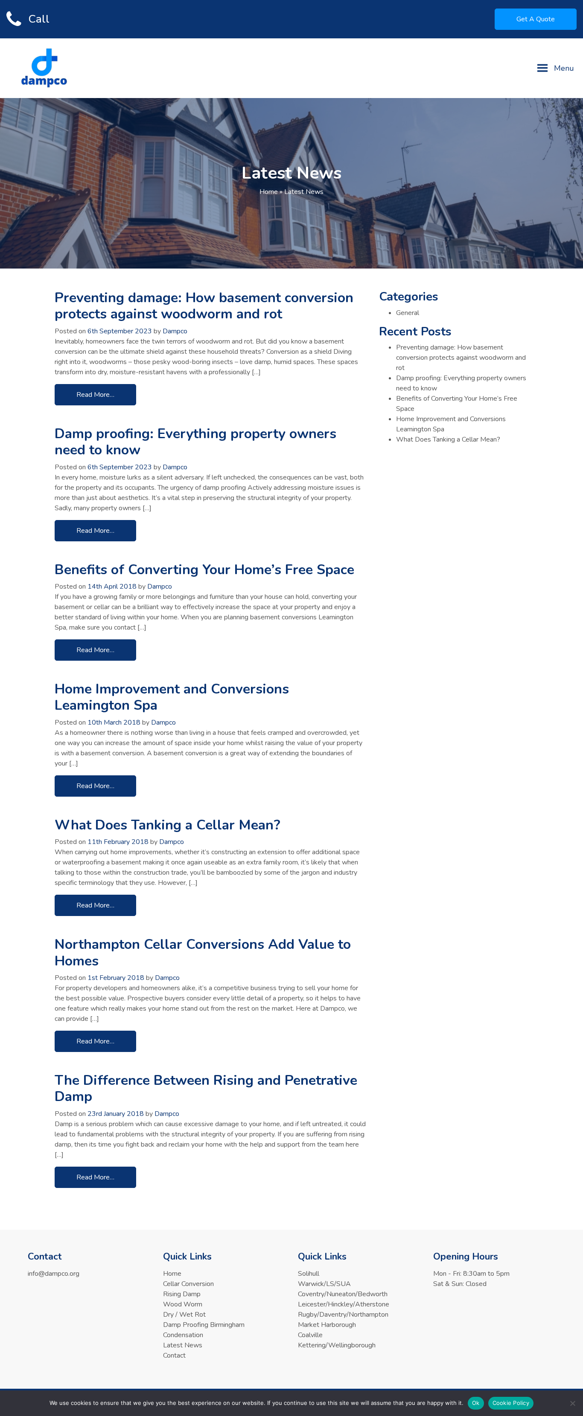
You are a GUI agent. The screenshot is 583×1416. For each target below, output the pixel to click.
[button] (564, 68)
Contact (174, 1355)
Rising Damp (182, 1294)
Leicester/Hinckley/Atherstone (343, 1304)
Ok (476, 1402)
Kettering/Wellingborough (337, 1345)
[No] (572, 1403)
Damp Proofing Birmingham (204, 1324)
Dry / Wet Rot (184, 1314)
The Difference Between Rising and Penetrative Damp (206, 1088)
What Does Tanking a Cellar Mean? (167, 825)
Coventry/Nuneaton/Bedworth (343, 1294)
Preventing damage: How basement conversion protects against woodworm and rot (204, 306)
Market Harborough (327, 1324)
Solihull (308, 1273)
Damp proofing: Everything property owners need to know (195, 442)
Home (268, 192)
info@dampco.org (53, 1273)
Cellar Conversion (188, 1284)
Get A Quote (535, 19)
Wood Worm (182, 1304)
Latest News (182, 1345)
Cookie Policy (511, 1402)
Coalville (310, 1335)
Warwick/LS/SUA (324, 1284)
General (407, 313)
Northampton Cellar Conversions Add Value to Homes (203, 952)
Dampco (175, 331)
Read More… (95, 394)
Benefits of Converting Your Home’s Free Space (204, 570)
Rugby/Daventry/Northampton (343, 1314)
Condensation (183, 1335)
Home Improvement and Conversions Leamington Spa (172, 697)
